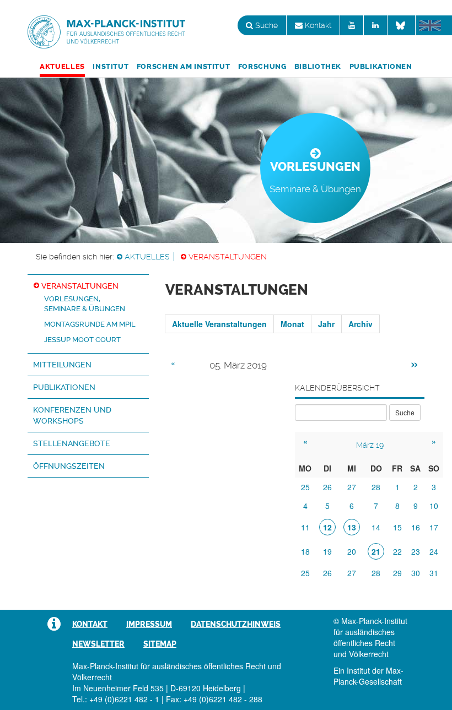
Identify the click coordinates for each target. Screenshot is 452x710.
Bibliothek (317, 66)
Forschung (262, 66)
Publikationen (380, 66)
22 (397, 551)
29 (397, 572)
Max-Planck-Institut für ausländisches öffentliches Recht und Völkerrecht (106, 31)
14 (376, 527)
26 (327, 486)
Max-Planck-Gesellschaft (368, 676)
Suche (265, 25)
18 (305, 551)
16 (415, 527)
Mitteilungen (62, 364)
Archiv (360, 323)
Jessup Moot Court (82, 339)
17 (433, 527)
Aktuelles (62, 66)
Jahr (326, 323)
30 (415, 572)
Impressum (149, 624)
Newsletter (98, 643)
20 (351, 551)
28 (376, 486)
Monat (292, 323)
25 (305, 486)
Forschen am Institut (183, 66)
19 (327, 551)
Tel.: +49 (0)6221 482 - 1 (115, 698)
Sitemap (159, 643)
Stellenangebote (71, 443)
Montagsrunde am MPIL (90, 324)
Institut (110, 66)
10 (433, 505)
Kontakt (317, 25)
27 (351, 486)
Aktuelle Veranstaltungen (219, 323)
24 (433, 551)
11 (305, 527)
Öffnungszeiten (69, 466)
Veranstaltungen (228, 256)
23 (415, 551)
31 (433, 572)
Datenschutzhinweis (236, 624)
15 (397, 527)
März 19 (370, 445)
